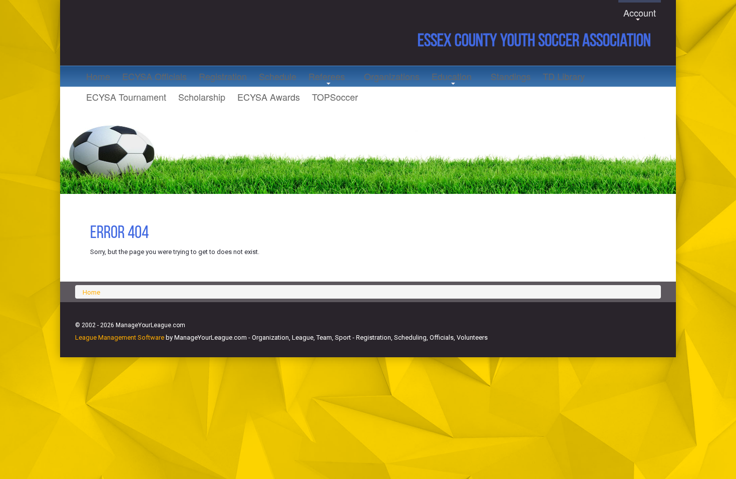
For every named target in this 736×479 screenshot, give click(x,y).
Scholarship (201, 96)
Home (98, 76)
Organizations (392, 76)
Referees (326, 78)
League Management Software (119, 337)
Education (452, 78)
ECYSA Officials (154, 76)
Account (639, 14)
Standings (511, 76)
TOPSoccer (335, 96)
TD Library (564, 76)
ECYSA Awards (268, 96)
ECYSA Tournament (126, 96)
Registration (223, 76)
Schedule (277, 76)
